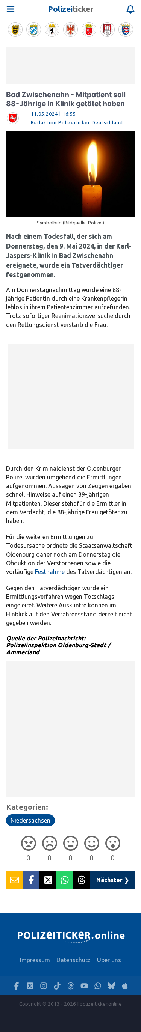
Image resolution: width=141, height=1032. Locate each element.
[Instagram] (43, 986)
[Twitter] (30, 986)
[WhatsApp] (98, 986)
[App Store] (125, 986)
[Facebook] (16, 986)
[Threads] (70, 986)
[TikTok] (57, 986)
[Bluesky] (111, 986)
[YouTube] (84, 986)
